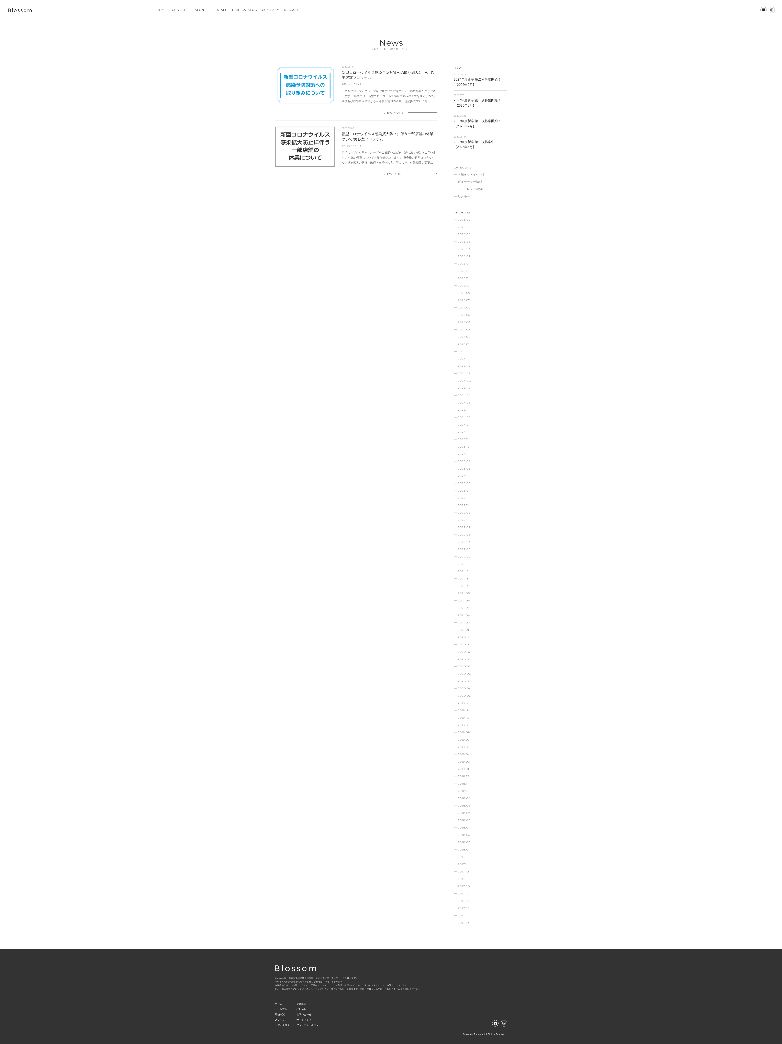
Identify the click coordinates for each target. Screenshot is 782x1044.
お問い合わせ (304, 1014)
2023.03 (464, 483)
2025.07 (464, 300)
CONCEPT (180, 10)
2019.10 (463, 717)
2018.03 (464, 835)
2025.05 (464, 315)
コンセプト (281, 1009)
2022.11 (463, 505)
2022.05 (464, 534)
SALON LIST (202, 10)
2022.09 (464, 512)
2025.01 (464, 344)
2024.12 (464, 351)
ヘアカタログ (282, 1025)
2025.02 (464, 337)
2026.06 (464, 234)
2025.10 (464, 285)
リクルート (465, 196)
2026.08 (464, 219)
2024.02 (464, 417)
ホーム (278, 1003)
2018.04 (464, 827)
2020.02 (464, 695)
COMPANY (270, 10)
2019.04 (464, 754)
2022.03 (464, 549)
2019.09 (464, 725)
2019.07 (464, 739)
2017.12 (463, 857)
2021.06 (464, 600)
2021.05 (464, 608)
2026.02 (464, 256)
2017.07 (464, 893)
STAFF (222, 10)
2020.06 (464, 674)
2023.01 (464, 490)
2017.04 (464, 915)
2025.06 (464, 307)
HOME (161, 10)
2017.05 (463, 908)
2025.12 (463, 271)
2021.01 (463, 630)
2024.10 (464, 366)
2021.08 (464, 593)
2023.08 (464, 461)
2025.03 (464, 329)
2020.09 (464, 659)
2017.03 (464, 923)
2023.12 (463, 432)
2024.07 (464, 388)
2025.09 (464, 293)
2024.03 (464, 410)
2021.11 (463, 578)
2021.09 (464, 586)
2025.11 (463, 278)
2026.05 (464, 241)
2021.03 (464, 622)
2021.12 (463, 571)
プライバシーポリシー (309, 1025)
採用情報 (301, 1009)
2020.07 (464, 666)
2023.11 (463, 439)
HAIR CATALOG (244, 10)
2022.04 (464, 542)
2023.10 (464, 446)
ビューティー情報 (470, 182)
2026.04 (464, 249)
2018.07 (464, 813)
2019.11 (463, 710)
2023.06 (464, 468)
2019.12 (463, 703)
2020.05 (464, 681)
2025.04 (464, 322)
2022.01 (464, 564)
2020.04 (464, 688)
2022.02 (464, 556)
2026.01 (464, 263)
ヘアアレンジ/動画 (470, 189)
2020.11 (463, 644)
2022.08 (464, 520)
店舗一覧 (280, 1014)
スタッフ (280, 1019)
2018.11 (463, 783)
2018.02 (464, 842)
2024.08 (464, 381)
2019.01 (463, 769)
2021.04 (464, 615)
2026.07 (464, 227)
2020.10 (464, 652)
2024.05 (464, 402)
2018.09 (464, 798)
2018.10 (464, 791)
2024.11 (463, 359)
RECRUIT (291, 10)
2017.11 (463, 864)
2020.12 (464, 637)
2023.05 (464, 476)
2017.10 (463, 871)
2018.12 (463, 776)
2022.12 (463, 498)
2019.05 (464, 747)
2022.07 (464, 527)
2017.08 (464, 886)
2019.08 (464, 732)
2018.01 (464, 849)
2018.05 (464, 820)
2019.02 (464, 761)
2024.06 (464, 395)
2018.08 (464, 805)
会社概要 (301, 1003)
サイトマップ (304, 1019)
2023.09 (464, 454)
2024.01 (464, 424)
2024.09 (464, 373)
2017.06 (464, 901)
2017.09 (464, 879)
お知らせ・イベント (352, 84)
